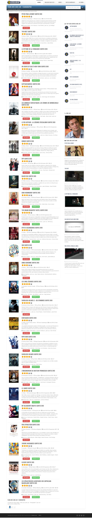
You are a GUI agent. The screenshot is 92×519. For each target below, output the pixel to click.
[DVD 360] (14, 250)
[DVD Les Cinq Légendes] (14, 287)
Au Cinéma (81, 2)
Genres (60, 2)
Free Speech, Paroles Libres (71, 246)
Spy (70, 69)
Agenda (39, 2)
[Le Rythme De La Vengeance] (74, 202)
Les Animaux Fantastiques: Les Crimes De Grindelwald (77, 35)
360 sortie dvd (27, 245)
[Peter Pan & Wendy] (74, 151)
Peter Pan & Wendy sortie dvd (32, 14)
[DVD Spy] (14, 164)
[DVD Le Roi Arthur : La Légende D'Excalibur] (14, 128)
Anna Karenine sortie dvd (30, 262)
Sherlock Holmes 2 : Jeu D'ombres (75, 61)
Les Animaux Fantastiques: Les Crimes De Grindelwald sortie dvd (40, 104)
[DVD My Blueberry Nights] (14, 411)
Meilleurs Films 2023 (50, 2)
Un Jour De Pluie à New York (71, 219)
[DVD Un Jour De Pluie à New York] (14, 72)
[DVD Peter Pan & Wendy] (14, 19)
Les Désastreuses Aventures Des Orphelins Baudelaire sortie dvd (36, 482)
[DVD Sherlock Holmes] (14, 360)
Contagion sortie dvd (29, 318)
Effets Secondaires (74, 77)
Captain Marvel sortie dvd (31, 84)
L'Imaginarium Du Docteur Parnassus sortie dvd (38, 370)
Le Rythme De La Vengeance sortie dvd (34, 49)
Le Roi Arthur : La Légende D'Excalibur (76, 44)
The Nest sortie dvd (28, 31)
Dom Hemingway (73, 92)
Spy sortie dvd (27, 158)
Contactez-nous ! (34, 515)
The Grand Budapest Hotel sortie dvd (35, 210)
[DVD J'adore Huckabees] (14, 449)
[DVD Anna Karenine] (14, 268)
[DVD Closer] (14, 468)
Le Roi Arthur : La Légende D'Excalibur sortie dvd (38, 122)
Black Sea (72, 53)
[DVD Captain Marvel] (14, 89)
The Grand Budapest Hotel (76, 84)
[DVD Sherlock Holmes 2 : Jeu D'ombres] (14, 306)
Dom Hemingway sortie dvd (31, 192)
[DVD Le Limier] (14, 394)
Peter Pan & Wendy (69, 143)
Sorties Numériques (70, 2)
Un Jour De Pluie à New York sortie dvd (35, 66)
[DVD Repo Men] (14, 342)
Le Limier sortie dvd (28, 388)
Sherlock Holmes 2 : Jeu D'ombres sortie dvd (37, 300)
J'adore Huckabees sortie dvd (32, 443)
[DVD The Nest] (14, 37)
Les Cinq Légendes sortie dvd (31, 281)
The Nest (67, 168)
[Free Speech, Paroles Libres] (74, 254)
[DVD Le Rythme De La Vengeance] (14, 54)
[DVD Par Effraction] (14, 430)
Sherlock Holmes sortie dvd (31, 354)
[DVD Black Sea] (14, 181)
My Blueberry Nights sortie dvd (33, 405)
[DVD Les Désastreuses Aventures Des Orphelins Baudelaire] (14, 486)
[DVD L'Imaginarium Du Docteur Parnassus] (14, 376)
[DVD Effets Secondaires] (14, 233)
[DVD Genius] (14, 146)
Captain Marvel (73, 26)
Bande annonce (26, 27)
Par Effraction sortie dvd (31, 424)
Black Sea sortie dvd (29, 176)
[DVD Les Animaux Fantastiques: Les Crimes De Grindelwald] (14, 108)
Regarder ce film (36, 45)
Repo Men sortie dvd (29, 336)
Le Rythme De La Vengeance (71, 194)
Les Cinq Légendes (74, 99)
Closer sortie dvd (28, 462)
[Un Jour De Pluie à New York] (74, 227)
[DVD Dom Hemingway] (14, 198)
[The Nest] (74, 176)
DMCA (40, 515)
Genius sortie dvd (28, 141)
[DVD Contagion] (14, 323)
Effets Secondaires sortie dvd (32, 227)
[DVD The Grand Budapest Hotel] (14, 216)
